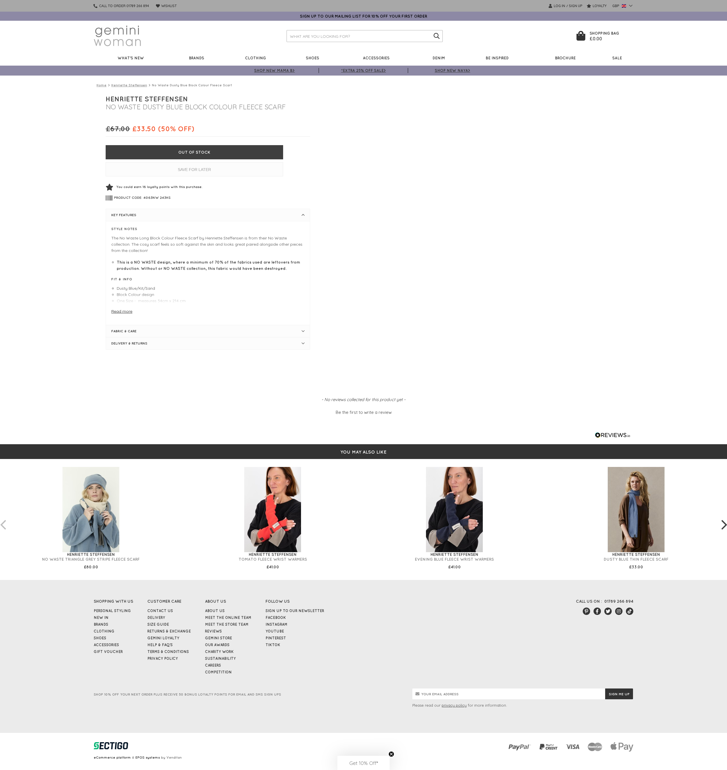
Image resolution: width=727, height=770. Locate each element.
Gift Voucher (108, 652)
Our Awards (217, 645)
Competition (218, 672)
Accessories (376, 58)
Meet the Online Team (228, 617)
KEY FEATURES (123, 215)
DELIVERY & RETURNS (129, 343)
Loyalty (599, 6)
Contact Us (160, 611)
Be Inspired (497, 58)
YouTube (275, 631)
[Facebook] (597, 611)
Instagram (276, 624)
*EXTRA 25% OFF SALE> (363, 70)
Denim (439, 58)
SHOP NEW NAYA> (452, 70)
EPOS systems (147, 757)
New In (101, 617)
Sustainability (220, 658)
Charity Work (219, 652)
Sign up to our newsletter (295, 611)
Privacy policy (162, 658)
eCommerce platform (112, 757)
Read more (121, 311)
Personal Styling (112, 611)
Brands (196, 58)
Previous (3, 519)
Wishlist (168, 6)
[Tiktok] (629, 611)
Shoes (312, 58)
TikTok (273, 645)
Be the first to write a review (364, 412)
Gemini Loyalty (163, 638)
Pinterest (276, 638)
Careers (213, 665)
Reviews (213, 631)
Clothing (255, 58)
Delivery (156, 617)
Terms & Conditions (168, 652)
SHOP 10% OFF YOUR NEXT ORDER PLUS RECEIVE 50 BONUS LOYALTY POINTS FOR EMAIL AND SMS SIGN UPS (187, 694)
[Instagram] (618, 611)
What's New (131, 58)
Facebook (276, 617)
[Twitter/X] (608, 611)
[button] (363, 411)
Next (724, 519)
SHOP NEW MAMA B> (274, 70)
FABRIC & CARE (124, 331)
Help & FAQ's (160, 645)
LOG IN (559, 6)
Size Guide (158, 624)
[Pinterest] (586, 611)
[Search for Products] (436, 36)
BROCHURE (565, 58)
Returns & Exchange (169, 631)
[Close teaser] (391, 754)
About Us (215, 611)
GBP (616, 6)
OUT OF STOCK (194, 152)
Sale (617, 58)
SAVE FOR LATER (194, 169)
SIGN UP (575, 6)
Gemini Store (218, 638)
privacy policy (454, 705)
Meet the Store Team (226, 624)
